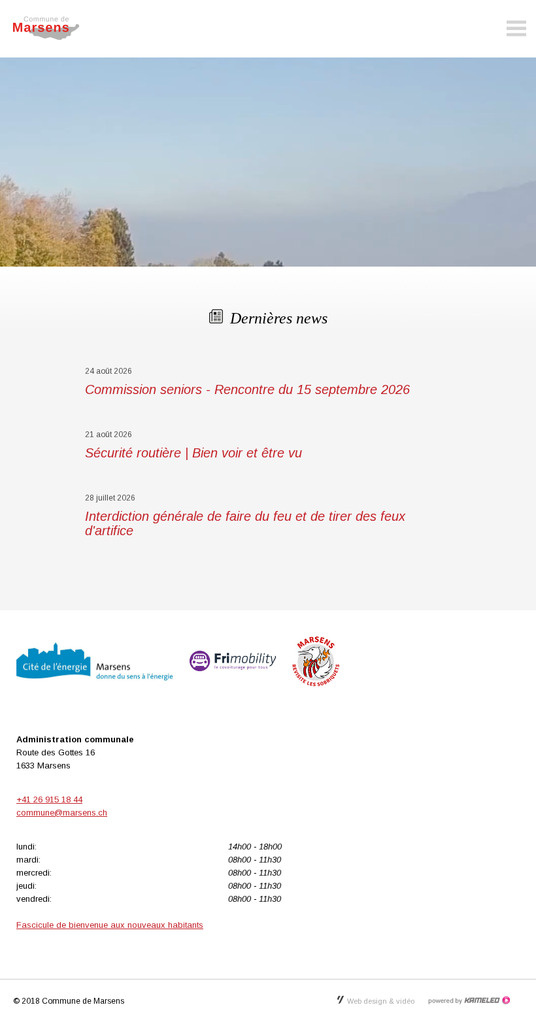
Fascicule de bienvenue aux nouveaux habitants (109, 925)
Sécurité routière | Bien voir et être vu (193, 453)
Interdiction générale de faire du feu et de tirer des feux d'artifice (245, 523)
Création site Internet (468, 1000)
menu (516, 29)
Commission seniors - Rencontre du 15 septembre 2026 (247, 389)
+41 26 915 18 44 (49, 799)
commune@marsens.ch (61, 812)
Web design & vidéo (380, 1001)
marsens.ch (52, 28)
